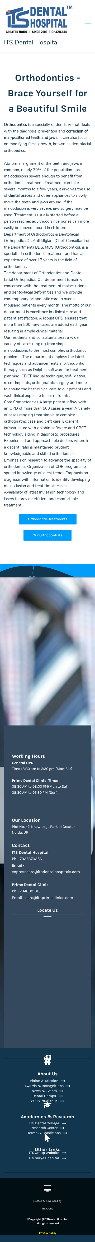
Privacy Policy (47, 1233)
